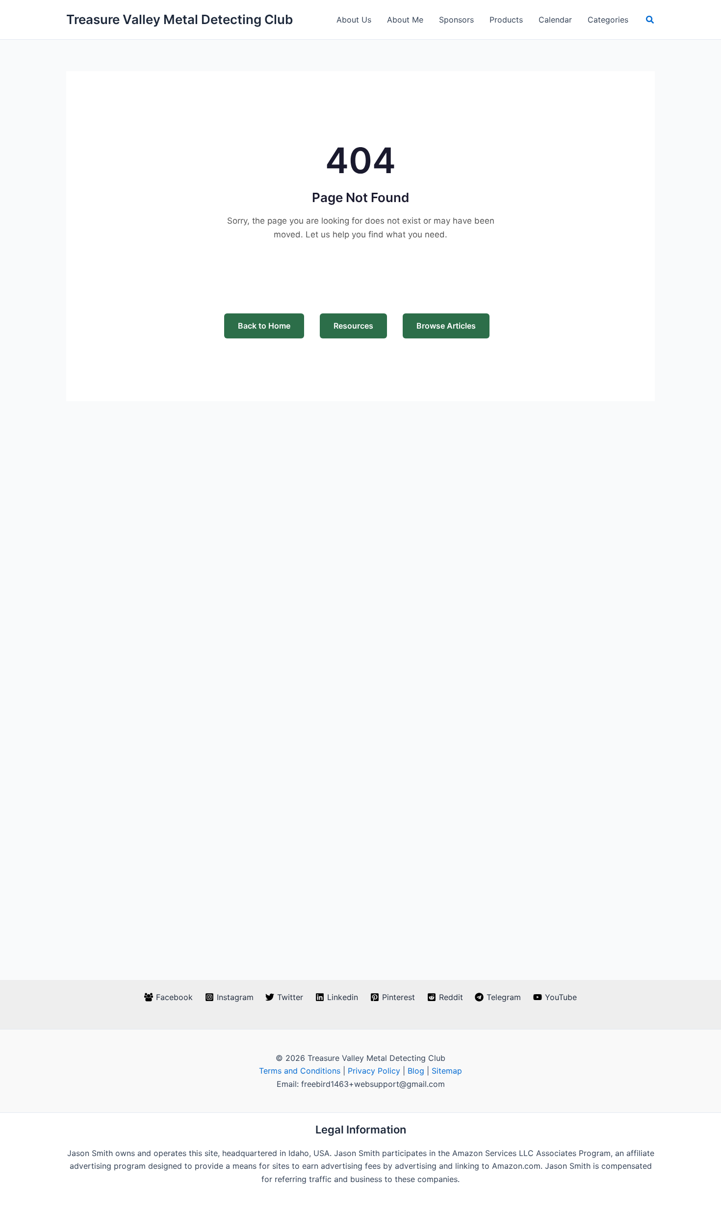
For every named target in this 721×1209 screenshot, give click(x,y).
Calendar (555, 20)
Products (506, 20)
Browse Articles (446, 326)
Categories (608, 20)
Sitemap (447, 1071)
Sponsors (456, 20)
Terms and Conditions (299, 1071)
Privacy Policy (374, 1071)
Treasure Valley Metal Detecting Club (179, 19)
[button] (650, 20)
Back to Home (264, 326)
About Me (405, 20)
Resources (353, 326)
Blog (416, 1071)
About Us (353, 20)
